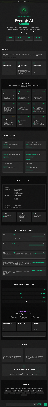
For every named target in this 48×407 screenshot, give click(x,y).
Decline (35, 404)
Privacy (15, 404)
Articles (25, 1)
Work (21, 1)
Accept (39, 404)
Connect (29, 1)
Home (18, 1)
